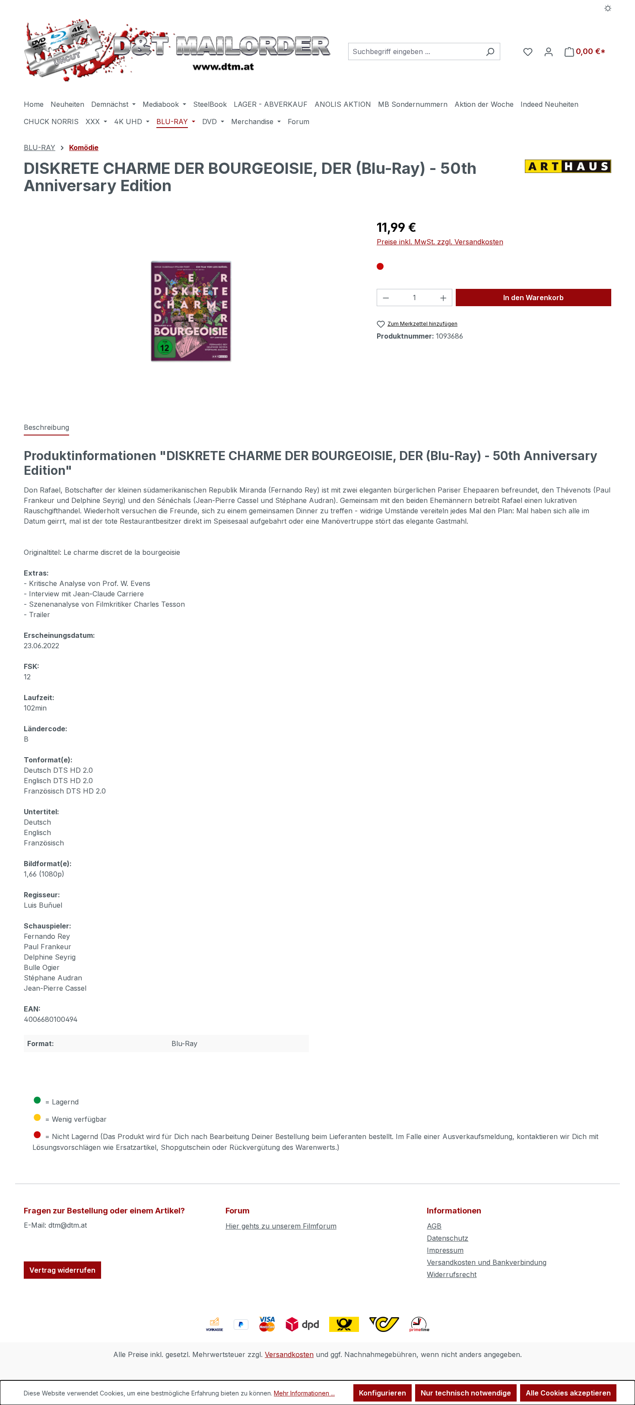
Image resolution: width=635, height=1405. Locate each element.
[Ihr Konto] (548, 51)
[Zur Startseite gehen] (177, 50)
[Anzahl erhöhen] (444, 297)
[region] (191, 311)
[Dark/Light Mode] (608, 7)
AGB (434, 1226)
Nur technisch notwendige (466, 1393)
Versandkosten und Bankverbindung (486, 1262)
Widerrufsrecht (451, 1274)
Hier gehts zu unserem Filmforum (281, 1226)
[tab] (46, 427)
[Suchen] (490, 51)
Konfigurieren (382, 1393)
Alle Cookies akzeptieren (568, 1393)
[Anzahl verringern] (386, 297)
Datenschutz (447, 1238)
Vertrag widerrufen (62, 1270)
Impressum (445, 1250)
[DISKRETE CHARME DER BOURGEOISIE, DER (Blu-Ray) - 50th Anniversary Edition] (191, 311)
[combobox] (414, 51)
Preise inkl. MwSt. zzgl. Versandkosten (440, 241)
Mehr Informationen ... (304, 1393)
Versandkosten (289, 1354)
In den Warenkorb (533, 297)
